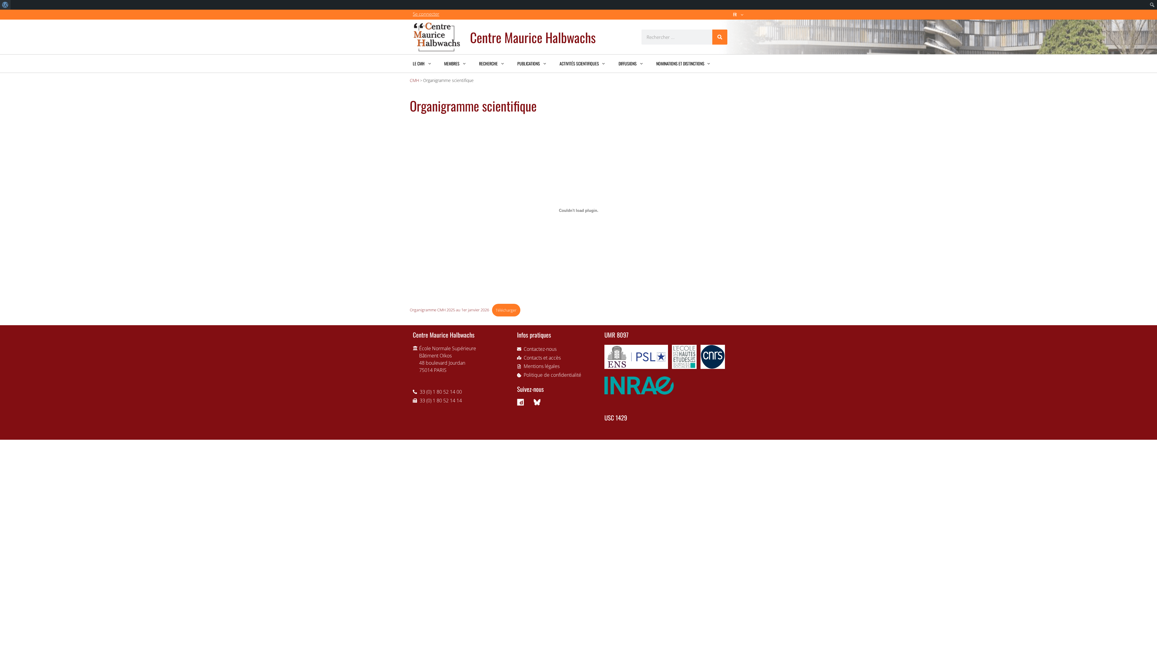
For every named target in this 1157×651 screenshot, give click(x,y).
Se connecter (426, 14)
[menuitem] (5, 5)
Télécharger (506, 310)
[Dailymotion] (520, 402)
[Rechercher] (719, 37)
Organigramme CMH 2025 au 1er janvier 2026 (449, 310)
